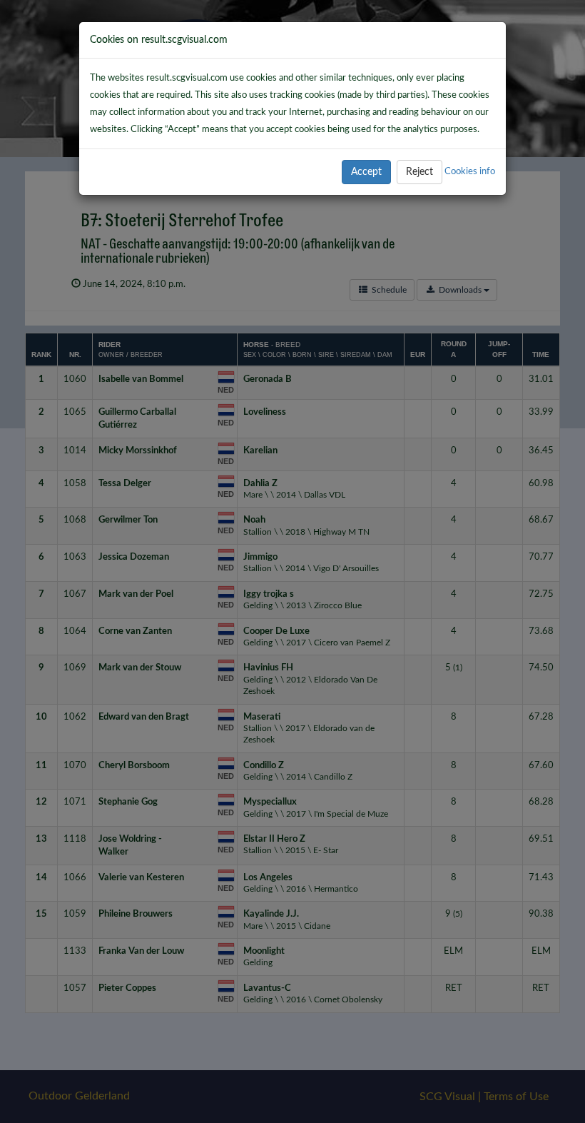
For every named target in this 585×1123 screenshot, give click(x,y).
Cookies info (469, 171)
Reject (419, 172)
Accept (366, 172)
